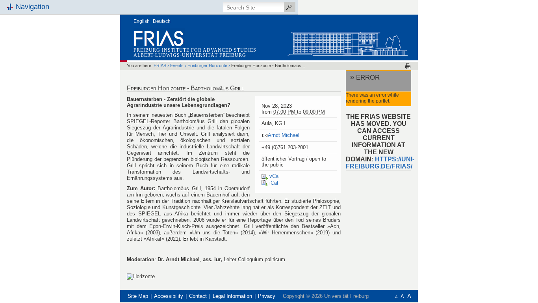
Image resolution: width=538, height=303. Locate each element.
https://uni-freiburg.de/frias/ (380, 163)
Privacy (266, 296)
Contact (198, 296)
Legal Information (232, 296)
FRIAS (160, 65)
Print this (407, 66)
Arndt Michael (283, 135)
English (142, 21)
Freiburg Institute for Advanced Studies (195, 50)
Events (177, 65)
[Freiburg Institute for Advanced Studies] (347, 42)
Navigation (32, 7)
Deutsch (162, 21)
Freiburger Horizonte (207, 65)
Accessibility (168, 296)
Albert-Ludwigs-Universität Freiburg (190, 55)
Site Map (138, 296)
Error (368, 77)
